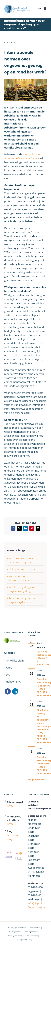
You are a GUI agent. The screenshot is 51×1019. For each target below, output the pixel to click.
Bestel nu (12, 806)
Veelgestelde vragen (25, 940)
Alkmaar (32, 819)
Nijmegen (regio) (33, 853)
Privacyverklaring (15, 936)
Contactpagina (36, 907)
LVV (8, 674)
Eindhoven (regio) (34, 829)
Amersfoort (34, 823)
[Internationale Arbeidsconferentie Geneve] (25, 80)
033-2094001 (35, 895)
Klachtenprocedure (31, 932)
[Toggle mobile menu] (45, 8)
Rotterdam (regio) (34, 861)
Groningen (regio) (34, 845)
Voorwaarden (34, 928)
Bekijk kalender (36, 779)
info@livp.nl (35, 903)
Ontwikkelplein (14, 660)
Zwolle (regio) (36, 867)
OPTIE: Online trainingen (36, 873)
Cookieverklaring (32, 936)
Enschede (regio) (33, 837)
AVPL (9, 667)
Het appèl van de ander (23, 569)
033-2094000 (35, 887)
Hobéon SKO (13, 681)
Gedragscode (14, 932)
